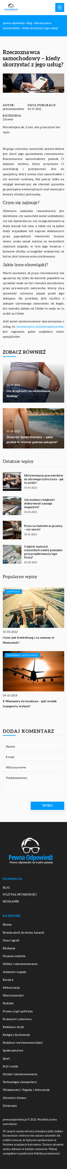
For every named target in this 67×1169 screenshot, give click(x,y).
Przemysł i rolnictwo (17, 1019)
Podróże (8, 1003)
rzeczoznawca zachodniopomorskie (39, 326)
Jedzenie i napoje (14, 971)
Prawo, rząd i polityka (18, 1011)
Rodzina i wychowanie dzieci (23, 1042)
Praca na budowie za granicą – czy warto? (43, 528)
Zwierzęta (10, 1105)
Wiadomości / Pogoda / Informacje (26, 1089)
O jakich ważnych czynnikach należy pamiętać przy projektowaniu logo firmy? (43, 552)
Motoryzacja (11, 987)
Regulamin (11, 901)
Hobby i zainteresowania (20, 963)
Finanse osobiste (14, 956)
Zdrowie (8, 119)
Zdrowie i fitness (14, 1097)
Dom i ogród (11, 940)
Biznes (7, 924)
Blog (6, 888)
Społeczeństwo (13, 1050)
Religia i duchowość (16, 1034)
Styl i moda (10, 1066)
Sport (6, 1058)
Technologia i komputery (20, 1082)
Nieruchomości (13, 995)
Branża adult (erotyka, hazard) (23, 932)
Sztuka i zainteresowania (20, 1074)
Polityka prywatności (20, 894)
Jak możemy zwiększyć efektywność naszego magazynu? (39, 503)
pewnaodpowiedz (13, 109)
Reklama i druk (13, 1027)
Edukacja (9, 948)
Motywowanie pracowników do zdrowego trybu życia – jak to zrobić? (44, 479)
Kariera (8, 979)
